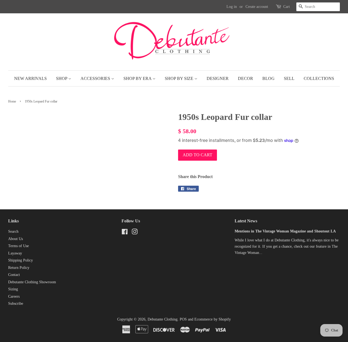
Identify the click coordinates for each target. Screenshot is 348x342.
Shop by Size (179, 78)
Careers (14, 296)
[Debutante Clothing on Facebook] (125, 233)
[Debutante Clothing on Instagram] (135, 233)
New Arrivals (30, 78)
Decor (245, 78)
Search (13, 231)
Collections (319, 78)
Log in (231, 7)
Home (12, 101)
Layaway (15, 253)
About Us (15, 239)
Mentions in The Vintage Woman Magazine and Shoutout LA (285, 231)
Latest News (246, 221)
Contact (14, 275)
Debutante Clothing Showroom (32, 282)
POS (183, 319)
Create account (257, 7)
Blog (268, 78)
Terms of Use (18, 246)
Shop (62, 78)
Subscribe (15, 303)
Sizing (13, 289)
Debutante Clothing (163, 319)
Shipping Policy (20, 260)
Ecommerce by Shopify (212, 319)
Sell (289, 78)
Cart (286, 7)
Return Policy (18, 268)
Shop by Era (138, 78)
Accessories (95, 78)
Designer (218, 78)
